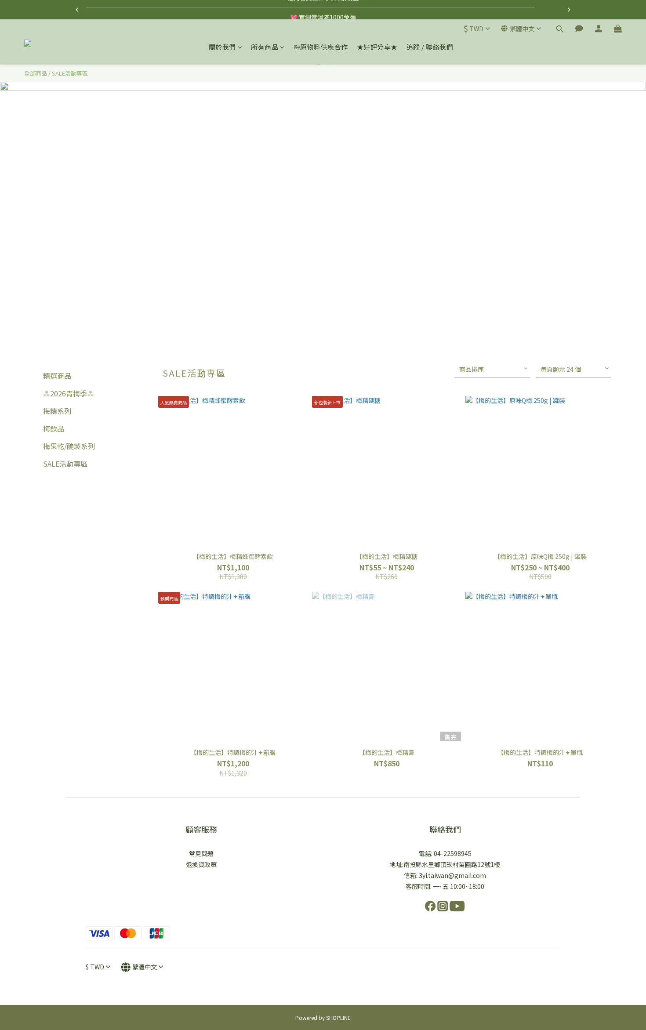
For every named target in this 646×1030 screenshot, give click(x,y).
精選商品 (57, 375)
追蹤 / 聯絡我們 (430, 46)
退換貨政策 (201, 864)
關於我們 (222, 46)
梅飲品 (53, 428)
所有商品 (264, 46)
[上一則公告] (77, 10)
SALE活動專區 (70, 73)
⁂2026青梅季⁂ (68, 393)
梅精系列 (57, 411)
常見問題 (201, 853)
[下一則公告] (569, 10)
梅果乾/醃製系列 (69, 446)
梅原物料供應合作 (321, 46)
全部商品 (35, 73)
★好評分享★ (377, 46)
